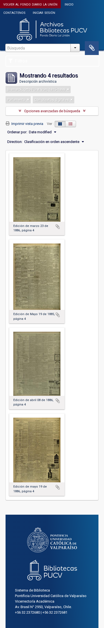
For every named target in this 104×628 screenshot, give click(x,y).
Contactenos (14, 12)
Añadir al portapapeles (57, 226)
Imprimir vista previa (27, 124)
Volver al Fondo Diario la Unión (30, 4)
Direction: (14, 142)
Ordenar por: (17, 132)
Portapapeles (92, 48)
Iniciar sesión (44, 12)
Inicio (69, 4)
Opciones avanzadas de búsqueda (52, 111)
